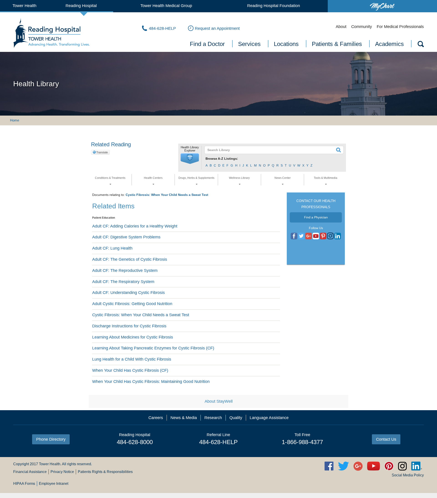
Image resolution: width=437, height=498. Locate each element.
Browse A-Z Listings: (222, 158)
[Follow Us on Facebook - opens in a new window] (294, 236)
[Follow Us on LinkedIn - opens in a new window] (337, 236)
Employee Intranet (53, 483)
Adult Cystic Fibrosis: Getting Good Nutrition (132, 303)
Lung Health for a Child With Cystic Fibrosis (131, 359)
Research (213, 417)
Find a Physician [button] (316, 217)
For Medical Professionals (400, 26)
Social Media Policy (408, 475)
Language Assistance (269, 417)
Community (361, 26)
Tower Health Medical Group (166, 5)
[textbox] (271, 150)
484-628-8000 (135, 442)
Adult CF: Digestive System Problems (126, 237)
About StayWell (219, 401)
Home (14, 120)
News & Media (183, 417)
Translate (102, 152)
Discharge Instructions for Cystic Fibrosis (129, 326)
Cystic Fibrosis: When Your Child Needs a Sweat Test (167, 195)
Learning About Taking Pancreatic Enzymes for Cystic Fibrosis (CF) (153, 348)
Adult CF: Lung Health (112, 248)
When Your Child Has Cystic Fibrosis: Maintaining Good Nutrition (151, 381)
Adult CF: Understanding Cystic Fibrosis (128, 292)
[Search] (420, 45)
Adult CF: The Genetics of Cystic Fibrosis (129, 259)
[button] (189, 158)
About (341, 26)
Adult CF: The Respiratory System (123, 281)
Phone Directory (51, 439)
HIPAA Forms (24, 483)
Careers (155, 417)
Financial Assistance (30, 472)
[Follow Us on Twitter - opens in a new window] (301, 236)
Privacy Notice (62, 472)
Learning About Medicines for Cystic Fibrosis (132, 337)
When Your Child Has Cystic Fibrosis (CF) (130, 370)
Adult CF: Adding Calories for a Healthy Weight (134, 226)
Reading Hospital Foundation (273, 5)
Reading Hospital (81, 5)
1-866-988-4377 (302, 442)
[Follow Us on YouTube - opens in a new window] (308, 236)
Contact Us (386, 439)
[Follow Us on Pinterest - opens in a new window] (323, 236)
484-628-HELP (218, 442)
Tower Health (24, 5)
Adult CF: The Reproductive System (125, 270)
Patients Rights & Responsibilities (105, 472)
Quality (235, 417)
